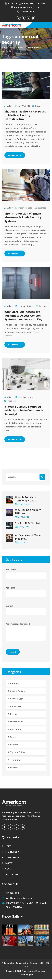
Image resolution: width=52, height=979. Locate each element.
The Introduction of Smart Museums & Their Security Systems (23, 217)
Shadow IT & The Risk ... (28, 523)
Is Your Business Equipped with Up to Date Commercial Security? (24, 410)
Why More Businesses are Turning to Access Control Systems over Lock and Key (23, 315)
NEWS (8, 869)
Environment (16, 721)
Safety (13, 737)
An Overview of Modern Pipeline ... (29, 537)
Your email (11, 587)
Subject (9, 606)
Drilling (13, 714)
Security (14, 744)
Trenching (15, 760)
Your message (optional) (18, 624)
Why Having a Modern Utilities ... (28, 511)
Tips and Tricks (17, 752)
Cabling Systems (18, 691)
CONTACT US (11, 874)
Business (39, 106)
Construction (16, 706)
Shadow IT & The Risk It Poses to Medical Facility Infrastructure (25, 115)
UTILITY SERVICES (13, 857)
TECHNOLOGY (12, 852)
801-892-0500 (13, 892)
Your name (11, 569)
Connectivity (16, 698)
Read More (13, 155)
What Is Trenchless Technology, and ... (26, 499)
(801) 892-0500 (28, 11)
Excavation (15, 729)
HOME (8, 846)
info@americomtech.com (26, 7)
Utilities (14, 767)
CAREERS (9, 863)
